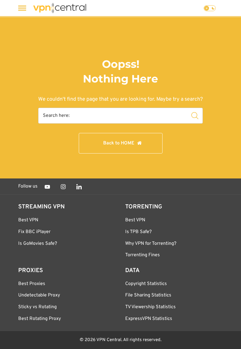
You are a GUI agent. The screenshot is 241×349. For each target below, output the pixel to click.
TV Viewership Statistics (150, 307)
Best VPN (28, 220)
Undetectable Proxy (39, 295)
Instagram (63, 186)
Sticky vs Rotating (37, 307)
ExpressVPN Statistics (148, 319)
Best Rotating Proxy (39, 319)
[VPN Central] (59, 8)
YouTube (47, 186)
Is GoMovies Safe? (37, 244)
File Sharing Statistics (148, 295)
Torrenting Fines (142, 255)
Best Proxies (31, 284)
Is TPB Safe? (138, 232)
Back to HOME (118, 143)
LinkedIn (79, 186)
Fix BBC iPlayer (34, 232)
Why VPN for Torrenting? (150, 244)
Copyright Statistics (146, 284)
